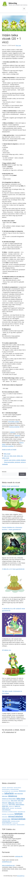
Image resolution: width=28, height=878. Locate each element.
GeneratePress (20, 875)
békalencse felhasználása (9, 798)
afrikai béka (4, 787)
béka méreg (14, 800)
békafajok (9, 793)
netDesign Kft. (19, 856)
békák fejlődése (20, 804)
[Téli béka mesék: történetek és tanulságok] (14, 710)
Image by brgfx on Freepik (9, 449)
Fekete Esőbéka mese (21, 811)
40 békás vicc (6, 650)
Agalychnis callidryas (17, 787)
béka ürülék (12, 804)
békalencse (12, 796)
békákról (12, 432)
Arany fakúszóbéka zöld (6, 791)
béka (3, 793)
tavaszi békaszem (7, 822)
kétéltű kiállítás (4, 816)
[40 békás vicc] (14, 675)
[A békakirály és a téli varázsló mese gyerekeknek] (14, 636)
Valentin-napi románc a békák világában (15, 460)
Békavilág (13, 3)
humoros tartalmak (14, 426)
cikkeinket (17, 435)
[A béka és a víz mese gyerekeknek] (14, 594)
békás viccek (5, 458)
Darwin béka (12, 808)
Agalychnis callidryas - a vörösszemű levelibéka (10, 789)
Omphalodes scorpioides (15, 821)
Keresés (4, 471)
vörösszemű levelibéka (20, 824)
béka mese (20, 799)
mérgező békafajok (15, 816)
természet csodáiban (8, 446)
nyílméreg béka (6, 821)
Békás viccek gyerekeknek (10, 486)
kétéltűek (19, 814)
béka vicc (6, 456)
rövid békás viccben (13, 421)
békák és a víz (11, 806)
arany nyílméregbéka (14, 791)
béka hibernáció (18, 793)
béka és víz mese (5, 804)
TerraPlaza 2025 (15, 822)
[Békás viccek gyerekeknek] (14, 511)
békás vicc (20, 456)
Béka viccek (7, 453)
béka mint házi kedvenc (6, 800)
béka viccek (13, 456)
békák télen (5, 806)
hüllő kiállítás (4, 814)
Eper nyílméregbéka (18, 808)
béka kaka (4, 796)
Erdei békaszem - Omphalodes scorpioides (9, 811)
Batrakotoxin (22, 791)
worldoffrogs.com (7, 861)
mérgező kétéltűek (18, 819)
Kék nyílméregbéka (10, 814)
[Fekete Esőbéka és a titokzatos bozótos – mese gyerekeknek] (14, 555)
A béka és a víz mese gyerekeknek (13, 569)
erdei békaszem (6, 809)
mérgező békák (6, 819)
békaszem (5, 802)
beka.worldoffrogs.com (8, 865)
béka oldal (20, 800)
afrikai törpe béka (10, 787)
